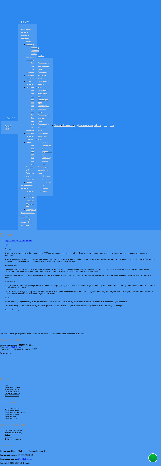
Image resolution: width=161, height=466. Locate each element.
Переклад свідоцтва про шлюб (30, 194)
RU (105, 125)
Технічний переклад (30, 43)
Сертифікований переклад (28, 214)
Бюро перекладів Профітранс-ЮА (18, 241)
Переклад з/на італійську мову (43, 127)
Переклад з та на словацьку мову (43, 66)
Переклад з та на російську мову (43, 170)
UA (112, 125)
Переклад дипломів (30, 85)
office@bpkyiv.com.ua (14, 347)
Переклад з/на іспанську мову (43, 118)
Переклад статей (30, 174)
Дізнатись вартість (89, 125)
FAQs (7, 129)
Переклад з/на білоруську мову (43, 94)
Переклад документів (26, 36)
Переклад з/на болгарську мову (43, 109)
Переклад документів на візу (30, 139)
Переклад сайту (30, 168)
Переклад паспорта (30, 180)
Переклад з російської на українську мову (46, 183)
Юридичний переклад (31, 73)
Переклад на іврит (43, 101)
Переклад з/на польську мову (43, 84)
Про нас (10, 118)
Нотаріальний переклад (27, 186)
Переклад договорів (30, 79)
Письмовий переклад (26, 30)
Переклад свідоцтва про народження (31, 205)
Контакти (69, 125)
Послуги (26, 21)
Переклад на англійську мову (43, 136)
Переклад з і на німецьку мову (43, 75)
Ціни (41, 55)
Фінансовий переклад (31, 131)
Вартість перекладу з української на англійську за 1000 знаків (47, 153)
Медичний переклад (30, 58)
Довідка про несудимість (26, 220)
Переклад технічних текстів (35, 51)
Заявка (58, 125)
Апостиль (25, 225)
